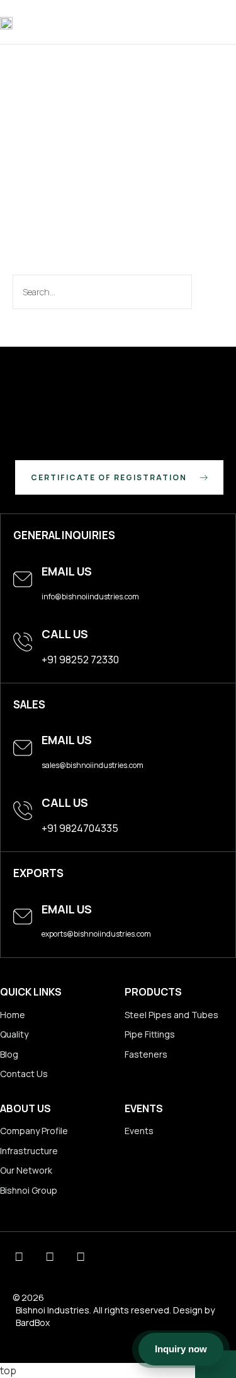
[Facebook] (80, 1257)
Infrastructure (29, 1151)
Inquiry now (181, 1349)
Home (12, 1015)
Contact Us (24, 1074)
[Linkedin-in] (19, 1257)
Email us (67, 571)
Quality (14, 1034)
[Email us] (22, 579)
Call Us (65, 633)
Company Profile (34, 1131)
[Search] (206, 292)
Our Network (26, 1170)
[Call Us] (22, 642)
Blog (9, 1054)
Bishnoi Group (28, 1190)
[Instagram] (49, 1257)
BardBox (33, 1322)
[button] (228, 22)
